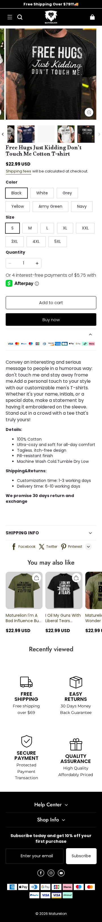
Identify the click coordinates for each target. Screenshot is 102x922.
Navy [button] (82, 206)
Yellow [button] (17, 206)
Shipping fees (18, 171)
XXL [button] (85, 228)
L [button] (47, 228)
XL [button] (65, 228)
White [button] (42, 193)
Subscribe (81, 856)
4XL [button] (36, 241)
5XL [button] (57, 241)
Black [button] (16, 193)
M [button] (30, 228)
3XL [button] (14, 241)
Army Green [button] (50, 206)
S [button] (12, 228)
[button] (10, 17)
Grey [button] (67, 193)
